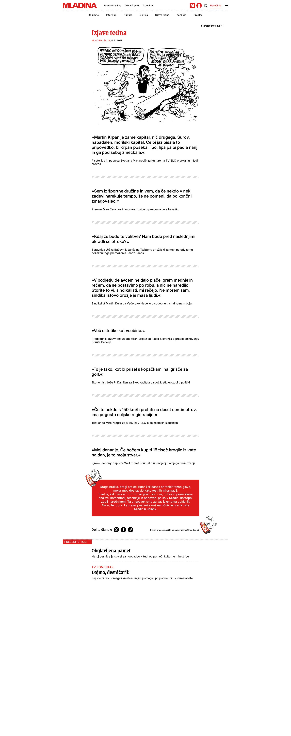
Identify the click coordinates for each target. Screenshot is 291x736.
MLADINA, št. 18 (101, 40)
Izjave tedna (162, 14)
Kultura (128, 14)
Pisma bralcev (157, 530)
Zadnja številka (112, 5)
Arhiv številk (132, 5)
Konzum (181, 14)
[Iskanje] (205, 5)
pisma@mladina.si (190, 530)
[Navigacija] (226, 5)
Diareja (144, 14)
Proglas (198, 14)
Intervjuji (111, 14)
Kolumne (93, 14)
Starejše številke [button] (210, 25)
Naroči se (215, 5)
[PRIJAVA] (199, 5)
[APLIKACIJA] (192, 5)
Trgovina (147, 5)
